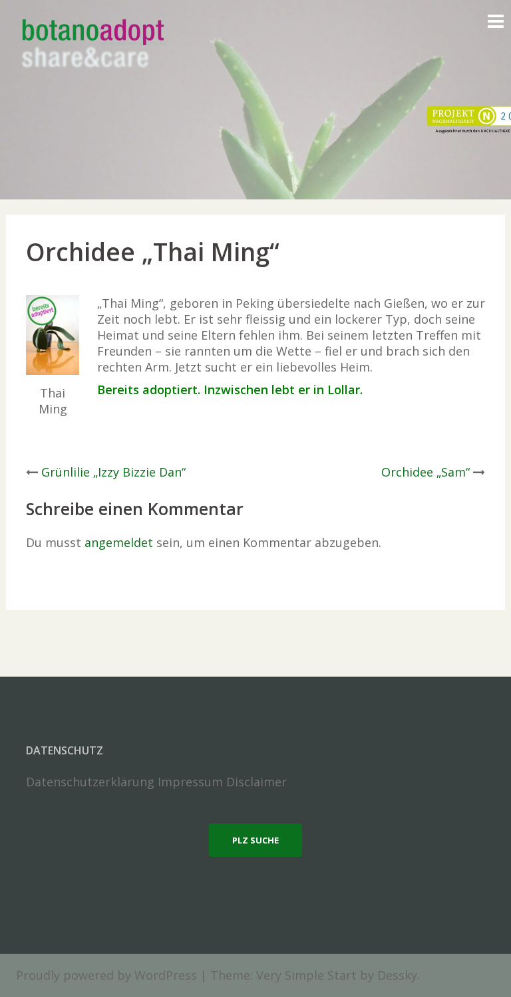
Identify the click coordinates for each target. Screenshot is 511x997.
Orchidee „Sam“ (425, 472)
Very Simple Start (306, 975)
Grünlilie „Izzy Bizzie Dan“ (113, 472)
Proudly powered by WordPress (106, 975)
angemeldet (119, 542)
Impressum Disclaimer (222, 782)
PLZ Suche (255, 840)
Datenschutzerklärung (90, 782)
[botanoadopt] (92, 45)
